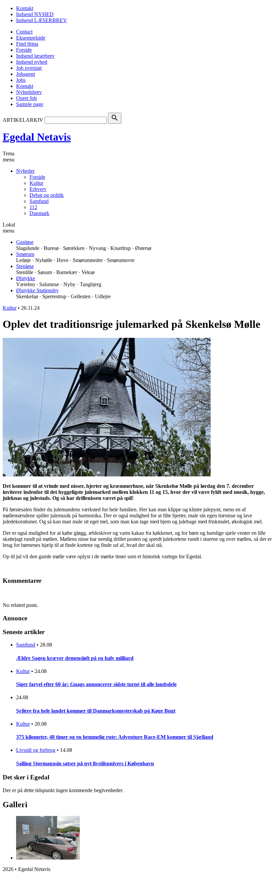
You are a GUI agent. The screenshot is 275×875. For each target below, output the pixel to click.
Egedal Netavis (37, 137)
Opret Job (26, 98)
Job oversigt (29, 68)
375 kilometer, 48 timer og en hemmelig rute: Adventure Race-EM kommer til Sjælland (114, 737)
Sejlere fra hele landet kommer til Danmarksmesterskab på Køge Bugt (95, 711)
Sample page (29, 104)
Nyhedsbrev (29, 92)
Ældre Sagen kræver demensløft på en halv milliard (74, 658)
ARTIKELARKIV (23, 120)
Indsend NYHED (35, 14)
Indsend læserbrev (35, 56)
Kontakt (24, 8)
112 (33, 207)
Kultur (36, 183)
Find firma (27, 44)
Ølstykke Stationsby (37, 290)
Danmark (39, 213)
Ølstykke (25, 278)
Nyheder (25, 171)
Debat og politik (47, 195)
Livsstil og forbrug (35, 750)
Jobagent (25, 74)
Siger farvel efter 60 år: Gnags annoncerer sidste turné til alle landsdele (96, 684)
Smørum (25, 254)
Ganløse (25, 242)
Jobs (20, 80)
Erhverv (38, 189)
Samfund (39, 201)
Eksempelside (30, 38)
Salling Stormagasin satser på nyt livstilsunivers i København (85, 763)
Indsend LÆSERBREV (41, 20)
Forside (24, 50)
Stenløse (25, 266)
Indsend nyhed (31, 62)
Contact (24, 32)
